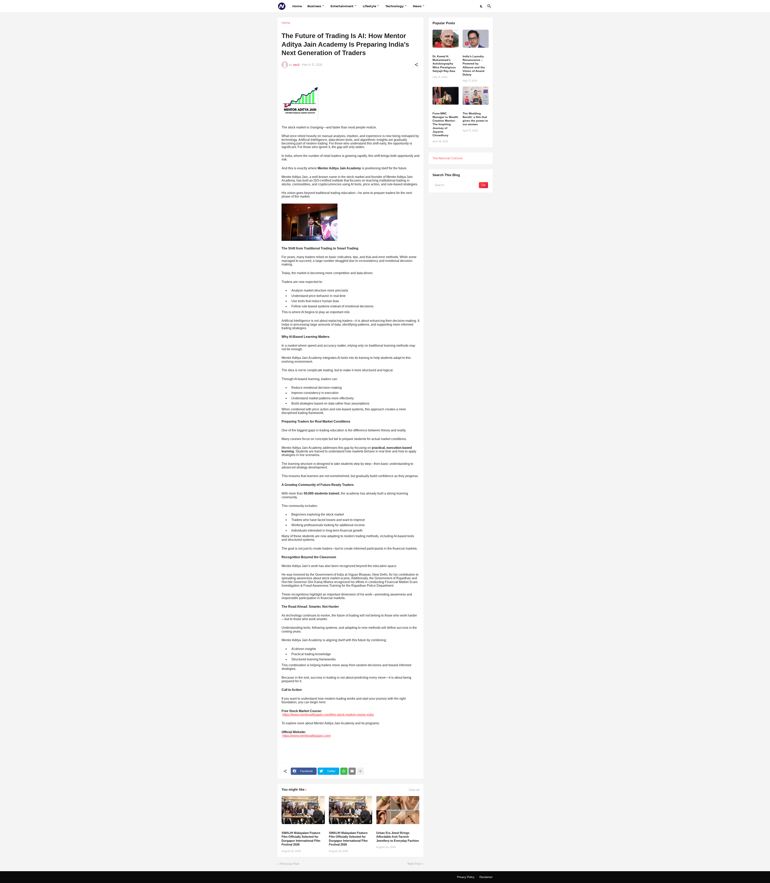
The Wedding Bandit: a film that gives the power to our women (475, 119)
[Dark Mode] (481, 6)
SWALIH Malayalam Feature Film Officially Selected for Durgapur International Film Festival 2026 (301, 838)
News (417, 6)
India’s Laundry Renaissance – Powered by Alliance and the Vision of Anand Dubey (474, 65)
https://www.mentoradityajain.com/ (306, 735)
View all (414, 789)
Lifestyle (369, 6)
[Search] (489, 6)
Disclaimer (486, 877)
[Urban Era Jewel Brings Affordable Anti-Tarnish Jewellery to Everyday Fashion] (397, 810)
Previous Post (289, 864)
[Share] (416, 65)
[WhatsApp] (344, 771)
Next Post (414, 864)
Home (297, 6)
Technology (394, 6)
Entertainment (342, 6)
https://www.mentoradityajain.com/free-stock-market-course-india (328, 714)
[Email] (352, 771)
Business (314, 6)
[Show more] (360, 771)
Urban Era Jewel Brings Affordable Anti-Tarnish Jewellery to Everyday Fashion (397, 836)
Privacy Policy (465, 877)
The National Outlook (447, 158)
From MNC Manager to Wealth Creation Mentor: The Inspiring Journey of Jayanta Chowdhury (445, 124)
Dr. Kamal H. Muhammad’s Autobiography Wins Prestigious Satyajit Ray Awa (444, 64)
